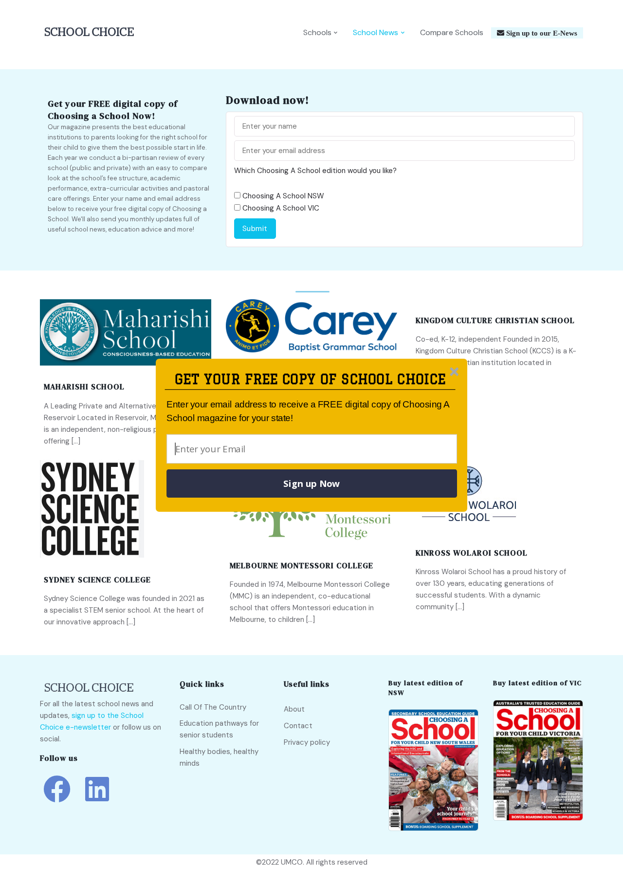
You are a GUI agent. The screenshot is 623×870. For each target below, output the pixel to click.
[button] (310, 379)
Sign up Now (311, 483)
